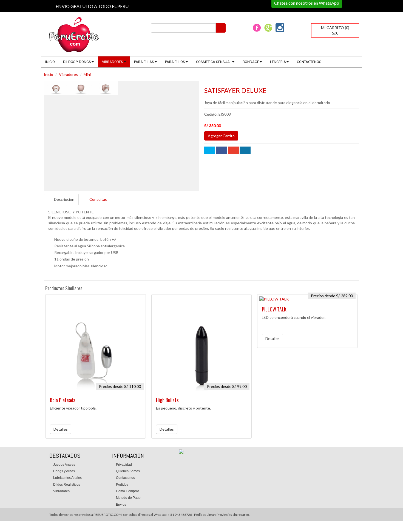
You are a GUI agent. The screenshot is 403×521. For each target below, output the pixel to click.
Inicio (50, 62)
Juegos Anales (64, 464)
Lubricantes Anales (67, 478)
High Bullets (167, 399)
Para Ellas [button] (144, 62)
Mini (87, 74)
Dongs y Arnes (64, 471)
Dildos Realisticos (66, 484)
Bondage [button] (251, 62)
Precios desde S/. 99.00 (227, 386)
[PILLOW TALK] (307, 299)
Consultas (98, 199)
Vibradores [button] (112, 62)
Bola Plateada (62, 399)
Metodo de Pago (128, 498)
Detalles (60, 429)
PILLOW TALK (274, 309)
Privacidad (124, 464)
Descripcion (64, 199)
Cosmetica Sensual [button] (214, 62)
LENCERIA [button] (278, 62)
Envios (121, 504)
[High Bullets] (202, 344)
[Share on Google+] (233, 150)
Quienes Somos (128, 471)
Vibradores (68, 74)
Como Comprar (127, 491)
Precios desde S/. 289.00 (332, 295)
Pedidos (122, 484)
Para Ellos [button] (175, 62)
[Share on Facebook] (221, 150)
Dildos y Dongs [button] (77, 62)
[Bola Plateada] (95, 344)
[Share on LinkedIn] (245, 150)
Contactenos (309, 62)
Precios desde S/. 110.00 (120, 386)
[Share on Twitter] (209, 150)
